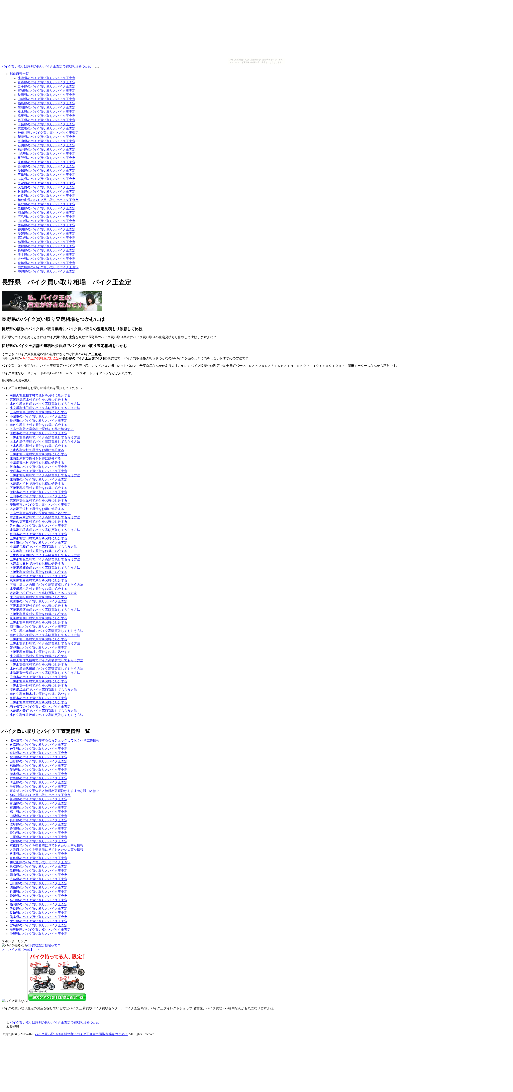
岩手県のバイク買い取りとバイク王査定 (46, 86)
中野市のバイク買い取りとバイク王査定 (38, 576)
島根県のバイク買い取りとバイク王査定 (46, 208)
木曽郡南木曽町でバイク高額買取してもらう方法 (45, 517)
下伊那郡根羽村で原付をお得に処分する (38, 488)
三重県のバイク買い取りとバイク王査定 (46, 174)
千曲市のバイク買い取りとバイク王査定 (38, 677)
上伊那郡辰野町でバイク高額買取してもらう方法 (45, 643)
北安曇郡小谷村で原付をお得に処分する (38, 588)
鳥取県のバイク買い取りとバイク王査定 (46, 204)
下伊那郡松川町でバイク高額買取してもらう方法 (45, 475)
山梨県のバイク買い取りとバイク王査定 (46, 153)
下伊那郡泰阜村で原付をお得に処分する (38, 681)
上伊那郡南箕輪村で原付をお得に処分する (40, 652)
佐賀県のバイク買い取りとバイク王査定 (46, 246)
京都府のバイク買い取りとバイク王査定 (46, 183)
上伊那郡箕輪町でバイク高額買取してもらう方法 (45, 567)
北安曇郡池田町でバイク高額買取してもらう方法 (45, 408)
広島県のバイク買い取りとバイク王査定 (46, 216)
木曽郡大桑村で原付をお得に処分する (37, 563)
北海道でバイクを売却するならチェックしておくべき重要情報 (54, 740)
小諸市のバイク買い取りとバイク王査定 (38, 416)
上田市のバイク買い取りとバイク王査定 (38, 496)
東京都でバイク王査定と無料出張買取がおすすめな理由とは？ (54, 790)
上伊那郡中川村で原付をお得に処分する (38, 622)
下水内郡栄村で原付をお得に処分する (37, 450)
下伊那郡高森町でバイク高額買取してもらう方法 (45, 437)
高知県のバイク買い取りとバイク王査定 (46, 237)
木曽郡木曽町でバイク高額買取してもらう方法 (43, 710)
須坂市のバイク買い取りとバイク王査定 (38, 433)
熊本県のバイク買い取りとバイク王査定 (46, 254)
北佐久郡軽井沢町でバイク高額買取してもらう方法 (46, 715)
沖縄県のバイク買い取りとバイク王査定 (46, 271)
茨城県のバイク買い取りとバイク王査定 (46, 107)
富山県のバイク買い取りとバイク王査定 (46, 141)
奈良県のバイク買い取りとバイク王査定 (46, 195)
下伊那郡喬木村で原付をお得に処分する (38, 702)
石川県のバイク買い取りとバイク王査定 (46, 145)
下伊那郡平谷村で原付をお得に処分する (38, 685)
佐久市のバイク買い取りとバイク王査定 (38, 525)
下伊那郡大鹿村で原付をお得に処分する (38, 572)
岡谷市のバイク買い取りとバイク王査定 (38, 626)
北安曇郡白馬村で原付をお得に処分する (38, 656)
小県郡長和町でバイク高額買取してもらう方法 (43, 546)
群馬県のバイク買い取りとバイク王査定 (46, 116)
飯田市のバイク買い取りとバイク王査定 (38, 534)
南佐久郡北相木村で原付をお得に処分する (40, 395)
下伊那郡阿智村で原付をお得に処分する (38, 605)
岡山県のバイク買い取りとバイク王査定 (46, 212)
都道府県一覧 (19, 73)
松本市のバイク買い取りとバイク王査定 (38, 542)
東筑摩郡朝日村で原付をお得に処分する (38, 618)
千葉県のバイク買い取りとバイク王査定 (46, 124)
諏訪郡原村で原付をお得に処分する (35, 458)
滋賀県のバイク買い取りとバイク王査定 (46, 179)
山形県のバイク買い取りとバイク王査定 (46, 99)
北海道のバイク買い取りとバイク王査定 (46, 78)
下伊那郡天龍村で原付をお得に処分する (38, 454)
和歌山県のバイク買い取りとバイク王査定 (48, 200)
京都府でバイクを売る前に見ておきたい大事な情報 (46, 845)
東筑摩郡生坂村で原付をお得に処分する (38, 500)
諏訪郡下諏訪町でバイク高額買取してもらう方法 (45, 530)
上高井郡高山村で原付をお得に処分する (38, 412)
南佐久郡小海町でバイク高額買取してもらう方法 (45, 635)
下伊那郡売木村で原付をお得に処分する (38, 664)
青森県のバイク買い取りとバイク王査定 (46, 82)
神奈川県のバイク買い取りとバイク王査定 (48, 132)
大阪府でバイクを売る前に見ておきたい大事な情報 (46, 849)
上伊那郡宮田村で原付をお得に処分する (38, 538)
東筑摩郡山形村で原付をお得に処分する (38, 551)
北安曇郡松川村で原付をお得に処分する (38, 597)
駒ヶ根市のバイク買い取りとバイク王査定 (40, 706)
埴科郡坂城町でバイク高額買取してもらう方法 (43, 689)
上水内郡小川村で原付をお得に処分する (38, 445)
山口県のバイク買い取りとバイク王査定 (46, 221)
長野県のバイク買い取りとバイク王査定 (46, 158)
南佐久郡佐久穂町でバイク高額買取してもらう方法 (46, 660)
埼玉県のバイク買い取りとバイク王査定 (46, 120)
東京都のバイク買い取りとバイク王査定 (46, 128)
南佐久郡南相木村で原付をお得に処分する (40, 694)
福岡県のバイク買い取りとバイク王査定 (46, 242)
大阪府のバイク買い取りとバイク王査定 (46, 187)
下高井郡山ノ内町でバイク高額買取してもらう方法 (46, 584)
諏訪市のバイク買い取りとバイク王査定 (38, 479)
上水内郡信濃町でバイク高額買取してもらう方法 (45, 441)
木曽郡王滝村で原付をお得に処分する (37, 509)
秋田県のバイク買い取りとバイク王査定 (46, 95)
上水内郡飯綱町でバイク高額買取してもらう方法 (45, 555)
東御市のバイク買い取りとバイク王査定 (38, 601)
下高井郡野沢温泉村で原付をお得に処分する (42, 429)
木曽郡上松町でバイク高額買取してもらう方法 (43, 593)
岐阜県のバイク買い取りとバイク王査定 (46, 162)
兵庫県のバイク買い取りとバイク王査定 (46, 191)
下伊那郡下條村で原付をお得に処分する (38, 639)
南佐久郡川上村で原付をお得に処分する (38, 424)
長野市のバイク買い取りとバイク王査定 (38, 420)
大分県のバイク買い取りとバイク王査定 (46, 258)
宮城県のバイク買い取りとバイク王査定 (46, 90)
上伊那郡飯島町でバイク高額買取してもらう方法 (45, 559)
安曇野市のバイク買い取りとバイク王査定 (40, 504)
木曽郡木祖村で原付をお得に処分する (37, 483)
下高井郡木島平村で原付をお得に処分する (40, 513)
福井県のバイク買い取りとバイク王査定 (46, 149)
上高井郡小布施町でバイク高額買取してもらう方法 (46, 630)
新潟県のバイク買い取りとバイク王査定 (46, 137)
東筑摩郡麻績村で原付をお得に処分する (38, 580)
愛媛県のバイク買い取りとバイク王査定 (46, 233)
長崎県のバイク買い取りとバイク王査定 (46, 250)
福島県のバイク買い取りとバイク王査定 (46, 103)
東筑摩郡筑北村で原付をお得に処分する (38, 399)
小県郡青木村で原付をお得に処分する (37, 462)
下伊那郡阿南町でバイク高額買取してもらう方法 (45, 609)
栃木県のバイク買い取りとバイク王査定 (46, 111)
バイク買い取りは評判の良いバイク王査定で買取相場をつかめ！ (48, 66)
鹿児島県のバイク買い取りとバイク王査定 (48, 267)
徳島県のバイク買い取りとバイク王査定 (46, 225)
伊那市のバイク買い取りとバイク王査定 (38, 492)
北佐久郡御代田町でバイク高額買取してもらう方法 (46, 668)
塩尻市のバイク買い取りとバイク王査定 (38, 698)
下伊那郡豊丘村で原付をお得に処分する (38, 614)
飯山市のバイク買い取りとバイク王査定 (38, 467)
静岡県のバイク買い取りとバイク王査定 (46, 166)
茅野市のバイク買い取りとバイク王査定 (38, 647)
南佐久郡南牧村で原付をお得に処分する (38, 521)
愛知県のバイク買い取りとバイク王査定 (46, 170)
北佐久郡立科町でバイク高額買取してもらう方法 (45, 403)
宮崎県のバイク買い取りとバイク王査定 (46, 263)
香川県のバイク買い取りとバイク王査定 (46, 229)
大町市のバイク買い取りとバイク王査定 (38, 471)
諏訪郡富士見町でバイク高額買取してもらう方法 (45, 673)
